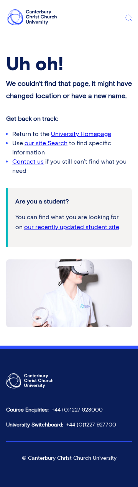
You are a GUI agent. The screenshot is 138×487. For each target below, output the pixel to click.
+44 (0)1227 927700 (91, 424)
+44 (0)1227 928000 (77, 410)
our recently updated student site (71, 227)
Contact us (28, 161)
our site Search (46, 143)
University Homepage (81, 134)
